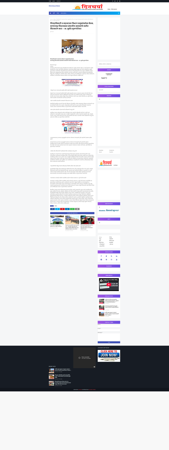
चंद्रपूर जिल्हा (101, 242)
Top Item (111, 152)
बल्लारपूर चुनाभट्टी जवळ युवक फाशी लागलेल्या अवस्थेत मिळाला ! (111, 307)
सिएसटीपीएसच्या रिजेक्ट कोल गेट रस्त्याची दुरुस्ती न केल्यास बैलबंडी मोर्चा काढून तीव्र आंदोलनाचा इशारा (63, 383)
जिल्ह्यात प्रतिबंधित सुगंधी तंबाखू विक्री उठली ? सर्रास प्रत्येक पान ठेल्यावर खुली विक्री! (62, 376)
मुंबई (100, 240)
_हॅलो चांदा (111, 244)
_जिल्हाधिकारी (101, 244)
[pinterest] (119, 1)
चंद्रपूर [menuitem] (58, 13)
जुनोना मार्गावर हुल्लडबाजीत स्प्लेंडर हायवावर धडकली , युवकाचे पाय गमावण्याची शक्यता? (111, 301)
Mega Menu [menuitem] (63, 13)
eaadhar (80, 389)
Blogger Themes (92, 389)
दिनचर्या (52, 31)
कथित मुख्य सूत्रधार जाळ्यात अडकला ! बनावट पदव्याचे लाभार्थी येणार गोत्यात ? (112, 314)
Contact (59, 1)
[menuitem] (50, 13)
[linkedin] (116, 256)
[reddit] (101, 259)
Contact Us (111, 150)
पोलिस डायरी (111, 240)
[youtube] (116, 259)
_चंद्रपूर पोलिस (101, 246)
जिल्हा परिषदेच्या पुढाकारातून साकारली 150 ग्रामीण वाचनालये (56, 226)
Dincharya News (54, 6)
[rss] (111, 256)
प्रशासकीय (111, 242)
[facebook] (112, 1)
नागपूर (110, 237)
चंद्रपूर (54, 19)
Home (50, 1)
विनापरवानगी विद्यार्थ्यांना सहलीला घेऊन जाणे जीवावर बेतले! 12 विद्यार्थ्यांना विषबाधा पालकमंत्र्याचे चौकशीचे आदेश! (87, 227)
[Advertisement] (109, 38)
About (53, 1)
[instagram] (117, 1)
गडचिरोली (111, 239)
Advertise (101, 150)
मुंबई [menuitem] (54, 13)
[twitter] (115, 1)
